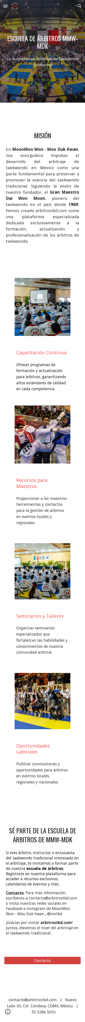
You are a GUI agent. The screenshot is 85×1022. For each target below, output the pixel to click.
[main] (42, 42)
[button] (5, 6)
